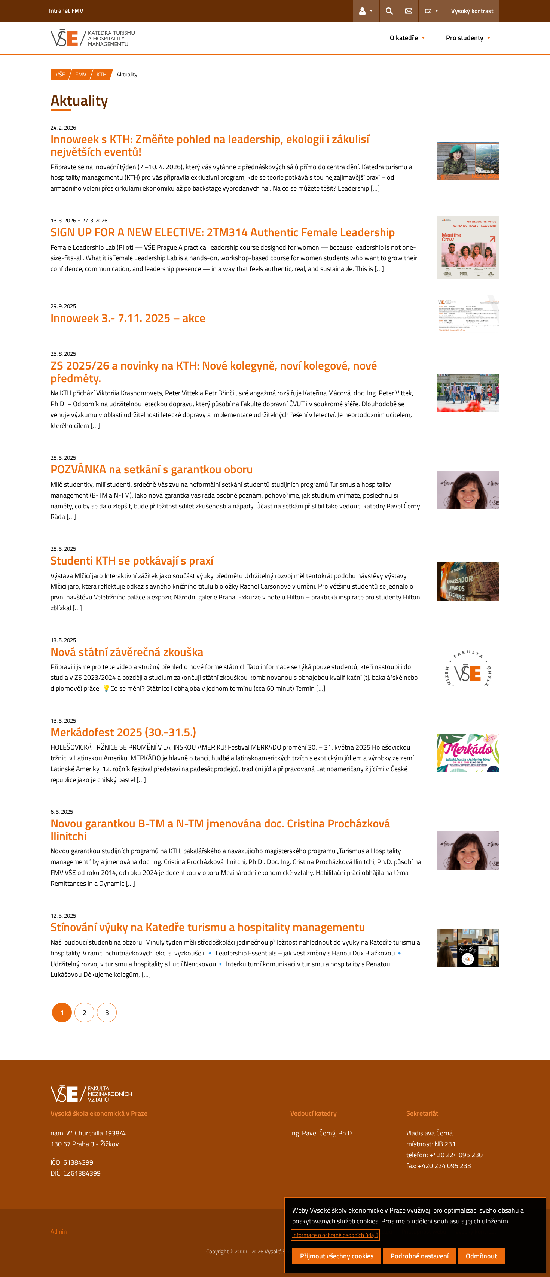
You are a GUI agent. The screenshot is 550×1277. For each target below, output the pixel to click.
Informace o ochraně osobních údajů (335, 1235)
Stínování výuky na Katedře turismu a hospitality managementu (208, 927)
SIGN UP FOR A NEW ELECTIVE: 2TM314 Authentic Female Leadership (223, 232)
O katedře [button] (404, 38)
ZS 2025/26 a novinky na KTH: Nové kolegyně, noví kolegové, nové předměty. (214, 371)
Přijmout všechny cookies (336, 1256)
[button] (366, 11)
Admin (59, 1231)
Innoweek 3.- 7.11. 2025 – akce (128, 317)
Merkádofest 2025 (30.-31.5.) (123, 732)
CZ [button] (428, 10)
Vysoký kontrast (472, 10)
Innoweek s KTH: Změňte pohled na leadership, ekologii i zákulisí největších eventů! (210, 145)
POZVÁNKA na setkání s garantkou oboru (152, 469)
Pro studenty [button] (464, 38)
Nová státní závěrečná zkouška (127, 651)
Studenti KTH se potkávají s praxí (132, 560)
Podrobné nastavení (420, 1256)
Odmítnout (481, 1256)
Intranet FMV (66, 10)
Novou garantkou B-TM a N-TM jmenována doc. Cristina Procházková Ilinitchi (220, 829)
